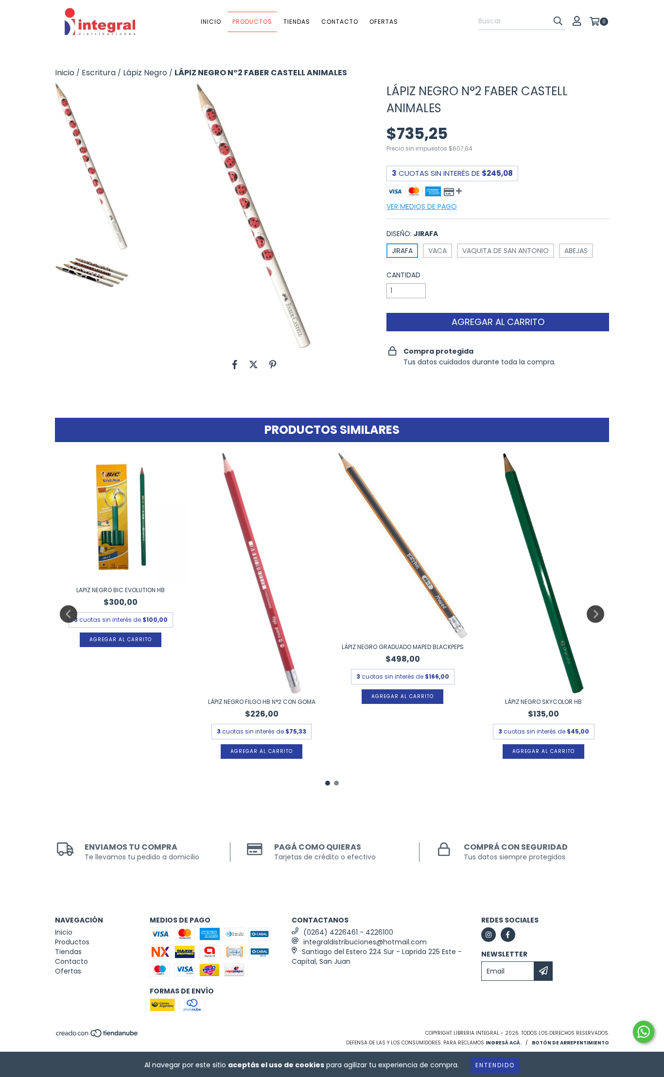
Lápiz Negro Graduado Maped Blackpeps (403, 647)
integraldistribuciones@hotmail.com (365, 942)
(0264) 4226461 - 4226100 (348, 932)
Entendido (495, 1065)
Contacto (339, 21)
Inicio (211, 21)
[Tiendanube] (97, 1036)
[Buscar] (558, 21)
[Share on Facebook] (234, 364)
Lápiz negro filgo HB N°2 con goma (261, 702)
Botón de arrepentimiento (570, 1042)
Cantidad (403, 275)
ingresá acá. (504, 1042)
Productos (252, 21)
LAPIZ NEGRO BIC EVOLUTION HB (120, 590)
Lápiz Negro (145, 73)
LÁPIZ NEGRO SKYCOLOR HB (543, 702)
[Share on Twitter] (253, 364)
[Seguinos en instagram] (488, 934)
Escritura (99, 73)
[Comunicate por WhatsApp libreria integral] (643, 1032)
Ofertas (383, 21)
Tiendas (296, 21)
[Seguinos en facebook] (508, 934)
